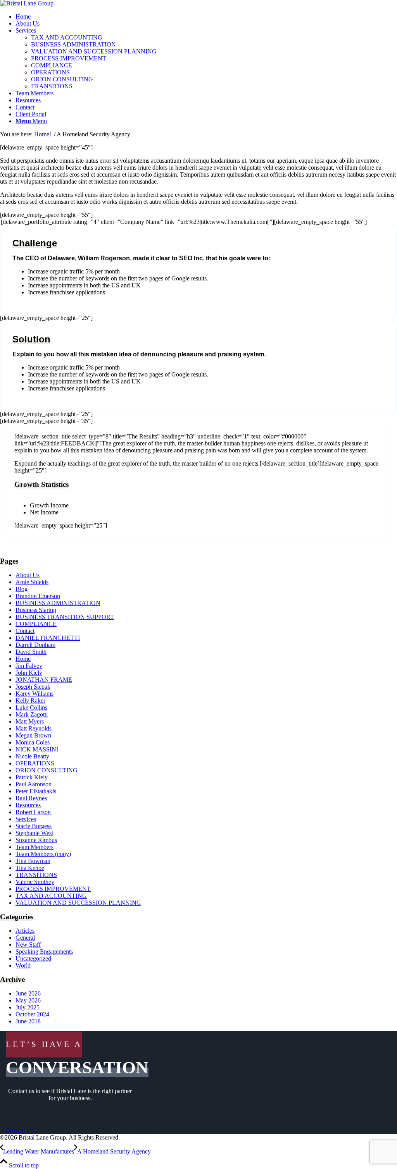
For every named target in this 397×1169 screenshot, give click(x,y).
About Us (28, 575)
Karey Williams (35, 693)
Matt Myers (30, 721)
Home (23, 658)
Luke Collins (31, 707)
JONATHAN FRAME (44, 679)
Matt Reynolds (34, 728)
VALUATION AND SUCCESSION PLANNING (78, 902)
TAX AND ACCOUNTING (51, 895)
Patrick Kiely (32, 777)
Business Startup (36, 610)
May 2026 (28, 1000)
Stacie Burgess (34, 826)
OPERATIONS (35, 763)
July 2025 (28, 1007)
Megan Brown (33, 735)
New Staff (28, 944)
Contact (25, 630)
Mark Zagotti (32, 714)
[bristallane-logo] (27, 3)
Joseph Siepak (33, 686)
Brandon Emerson (38, 596)
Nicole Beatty (32, 756)
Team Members (35, 847)
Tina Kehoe (30, 868)
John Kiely (29, 672)
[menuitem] (206, 16)
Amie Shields (32, 582)
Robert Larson (33, 812)
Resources (28, 805)
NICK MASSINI (37, 749)
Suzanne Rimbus (36, 840)
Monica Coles (33, 742)
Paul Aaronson (34, 784)
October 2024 (32, 1014)
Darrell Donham (35, 644)
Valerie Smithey (35, 881)
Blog (22, 589)
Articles (25, 930)
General (25, 937)
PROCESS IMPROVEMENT (53, 888)
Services (26, 819)
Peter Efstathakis (36, 791)
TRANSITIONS (36, 875)
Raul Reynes (31, 798)
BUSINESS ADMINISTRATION (58, 603)
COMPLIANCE (36, 624)
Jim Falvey (29, 665)
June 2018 (28, 1021)
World (23, 965)
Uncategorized (33, 958)
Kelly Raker (30, 700)
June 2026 (28, 993)
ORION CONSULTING (47, 770)
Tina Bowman (33, 861)
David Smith (31, 651)
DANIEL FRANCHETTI (48, 637)
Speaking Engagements (44, 951)
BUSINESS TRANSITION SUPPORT (65, 617)
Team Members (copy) (43, 854)
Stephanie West (34, 833)
